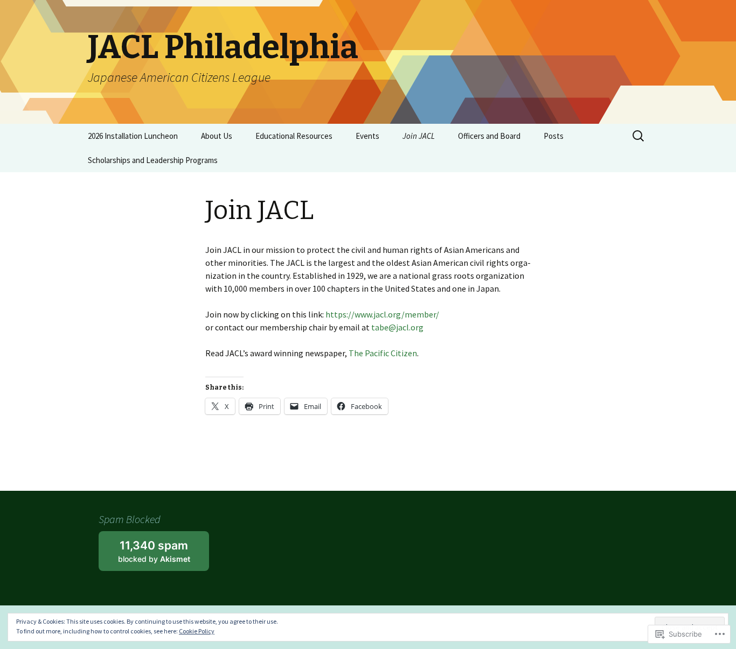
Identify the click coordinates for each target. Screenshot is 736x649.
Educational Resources (293, 136)
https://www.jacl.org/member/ (382, 314)
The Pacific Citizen (383, 353)
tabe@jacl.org (397, 327)
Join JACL (418, 136)
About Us (216, 136)
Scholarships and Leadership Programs (153, 160)
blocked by (163, 555)
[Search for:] (639, 136)
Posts (554, 136)
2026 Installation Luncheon (133, 136)
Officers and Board (489, 136)
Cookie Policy (196, 631)
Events (367, 136)
